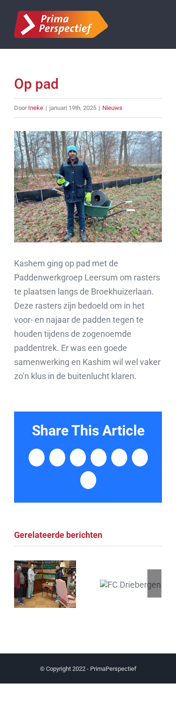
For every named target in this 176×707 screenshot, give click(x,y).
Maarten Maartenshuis (44, 584)
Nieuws (112, 107)
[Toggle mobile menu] (158, 25)
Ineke (35, 107)
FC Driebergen (130, 584)
